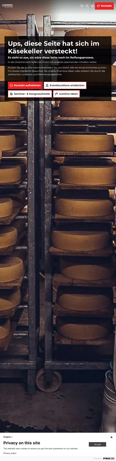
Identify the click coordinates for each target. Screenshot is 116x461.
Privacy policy (9, 453)
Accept (97, 444)
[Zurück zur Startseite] (7, 6)
